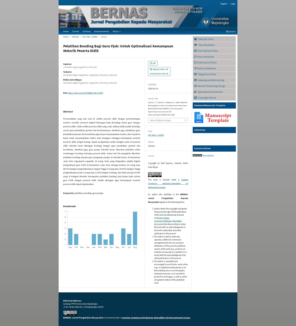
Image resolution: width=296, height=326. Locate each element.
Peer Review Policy (208, 50)
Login (233, 3)
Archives (87, 31)
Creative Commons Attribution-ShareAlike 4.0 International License (168, 183)
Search (231, 31)
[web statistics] (197, 155)
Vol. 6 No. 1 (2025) (89, 36)
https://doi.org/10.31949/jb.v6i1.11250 (85, 93)
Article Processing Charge (211, 85)
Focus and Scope (205, 56)
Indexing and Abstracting (211, 80)
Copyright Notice (207, 97)
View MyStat (208, 155)
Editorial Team (206, 39)
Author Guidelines (206, 68)
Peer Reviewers (207, 44)
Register (223, 3)
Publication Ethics (207, 62)
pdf (153, 63)
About (116, 31)
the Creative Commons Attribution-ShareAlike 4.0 (168, 221)
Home (66, 31)
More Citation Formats (160, 120)
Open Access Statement (210, 91)
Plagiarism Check (207, 74)
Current (75, 31)
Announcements (101, 31)
